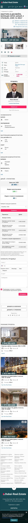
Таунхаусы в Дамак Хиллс (7, 483)
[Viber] (15, 315)
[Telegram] (19, 315)
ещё (2, 130)
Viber (20, 268)
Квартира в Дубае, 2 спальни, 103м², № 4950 (13, 346)
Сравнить (14, 210)
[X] (12, 315)
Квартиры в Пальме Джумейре (19, 457)
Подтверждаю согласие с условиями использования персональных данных (12, 290)
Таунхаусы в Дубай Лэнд (7, 478)
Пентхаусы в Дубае (5, 465)
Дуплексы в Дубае (19, 480)
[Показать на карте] (2, 52)
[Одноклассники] (10, 315)
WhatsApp (14, 268)
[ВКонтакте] (8, 315)
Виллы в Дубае (18, 465)
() (21, 20)
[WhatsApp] (17, 315)
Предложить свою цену (21, 26)
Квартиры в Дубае (19, 454)
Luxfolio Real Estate (14, 103)
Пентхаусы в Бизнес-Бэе (7, 474)
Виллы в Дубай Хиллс (20, 471)
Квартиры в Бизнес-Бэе (20, 462)
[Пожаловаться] (12, 52)
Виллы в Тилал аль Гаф (20, 473)
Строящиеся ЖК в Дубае (21, 476)
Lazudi (3, 353)
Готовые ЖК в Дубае (20, 478)
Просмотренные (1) (22, 24)
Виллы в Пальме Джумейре (19, 468)
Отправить (23, 294)
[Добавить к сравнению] (23, 329)
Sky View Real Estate (6, 384)
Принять (14, 520)
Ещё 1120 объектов (14, 110)
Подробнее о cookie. (7, 517)
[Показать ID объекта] (8, 52)
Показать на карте (14, 56)
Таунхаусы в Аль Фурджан (5, 480)
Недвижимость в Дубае (6, 454)
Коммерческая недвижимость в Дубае (20, 482)
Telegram (4, 270)
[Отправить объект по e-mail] (5, 52)
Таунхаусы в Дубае (5, 476)
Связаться (14, 107)
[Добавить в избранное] (25, 329)
